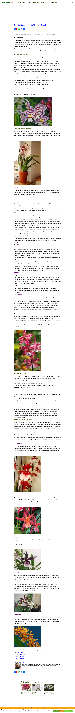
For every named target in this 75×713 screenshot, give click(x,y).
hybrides (36, 48)
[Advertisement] (37, 13)
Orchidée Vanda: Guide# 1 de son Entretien (25, 694)
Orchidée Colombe (20, 656)
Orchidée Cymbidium (21, 658)
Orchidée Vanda (19, 652)
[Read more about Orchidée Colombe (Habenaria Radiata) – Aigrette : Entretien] (49, 687)
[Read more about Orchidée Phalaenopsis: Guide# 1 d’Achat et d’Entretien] (37, 687)
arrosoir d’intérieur (26, 326)
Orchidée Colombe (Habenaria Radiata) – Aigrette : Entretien (49, 694)
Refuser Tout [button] (61, 710)
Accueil (28, 707)
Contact (33, 707)
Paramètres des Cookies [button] (69, 710)
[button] (73, 2)
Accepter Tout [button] (55, 710)
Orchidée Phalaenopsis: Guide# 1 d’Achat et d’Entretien (37, 694)
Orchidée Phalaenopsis (21, 654)
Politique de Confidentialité (42, 707)
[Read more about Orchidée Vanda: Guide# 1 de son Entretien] (26, 687)
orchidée (19, 208)
